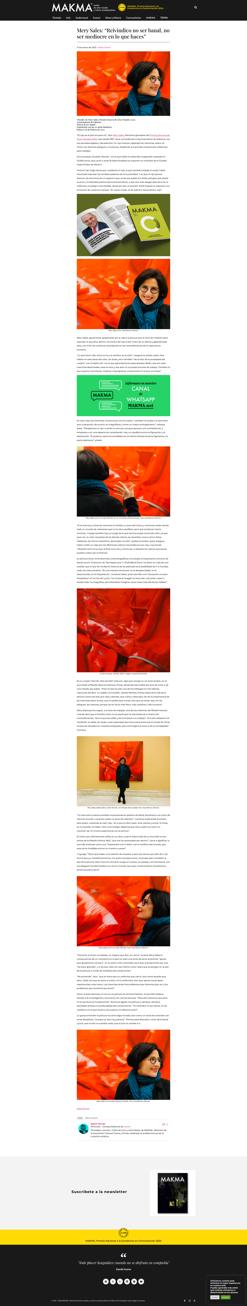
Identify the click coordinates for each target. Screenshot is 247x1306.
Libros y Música (113, 17)
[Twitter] (167, 1124)
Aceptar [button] (225, 1297)
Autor (80, 1118)
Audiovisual (82, 17)
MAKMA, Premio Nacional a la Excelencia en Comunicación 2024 (145, 7)
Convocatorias (133, 17)
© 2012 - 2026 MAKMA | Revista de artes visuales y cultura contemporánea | (80, 1301)
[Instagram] (190, 1301)
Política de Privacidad (117, 1301)
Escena (96, 17)
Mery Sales (118, 135)
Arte (68, 17)
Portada (57, 17)
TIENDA (164, 17)
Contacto (141, 1301)
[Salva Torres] (83, 1129)
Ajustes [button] (215, 1297)
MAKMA (150, 17)
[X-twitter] (194, 1301)
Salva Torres (104, 47)
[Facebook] (163, 1124)
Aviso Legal (131, 1301)
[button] (195, 7)
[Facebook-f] (185, 1301)
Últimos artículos (91, 1118)
